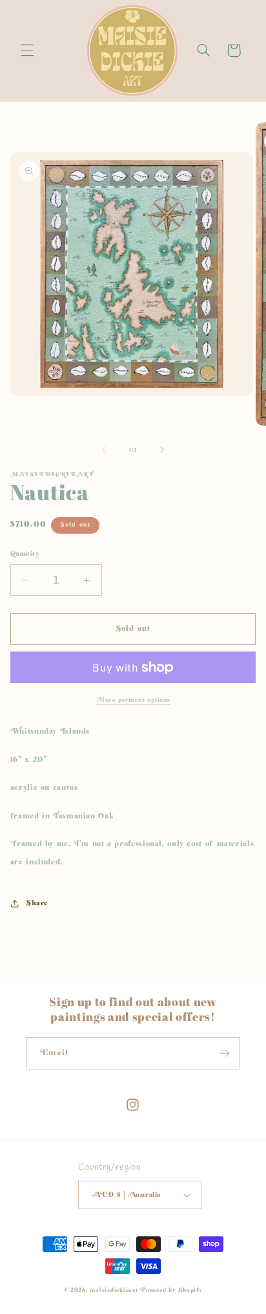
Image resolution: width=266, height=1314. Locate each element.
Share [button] (37, 903)
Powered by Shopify (171, 1290)
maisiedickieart (114, 1290)
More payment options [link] (133, 700)
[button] (27, 50)
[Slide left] (104, 449)
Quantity (24, 553)
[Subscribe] (225, 1053)
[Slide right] (162, 449)
